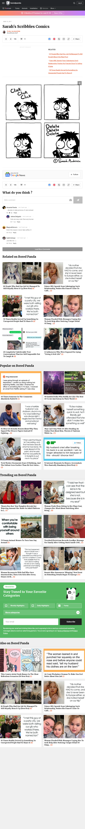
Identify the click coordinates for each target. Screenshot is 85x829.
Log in (80, 3)
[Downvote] (11, 39)
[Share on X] (59, 39)
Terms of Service (63, 631)
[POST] (78, 200)
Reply (15, 213)
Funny (17, 8)
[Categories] (3, 3)
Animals (24, 8)
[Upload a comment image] (70, 200)
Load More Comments (42, 249)
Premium (8, 8)
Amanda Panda (11, 207)
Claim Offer (58, 13)
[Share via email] (64, 39)
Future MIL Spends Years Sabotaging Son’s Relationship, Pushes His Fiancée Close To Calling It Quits (65, 63)
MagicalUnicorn (11, 227)
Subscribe (71, 622)
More (52, 8)
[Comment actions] (29, 207)
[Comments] (21, 39)
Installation (34, 8)
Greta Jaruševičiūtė (13, 31)
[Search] (74, 3)
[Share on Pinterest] (54, 39)
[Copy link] (68, 39)
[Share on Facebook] (49, 39)
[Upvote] (6, 39)
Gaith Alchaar (11, 238)
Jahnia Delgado (15, 216)
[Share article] (80, 83)
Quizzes (45, 8)
